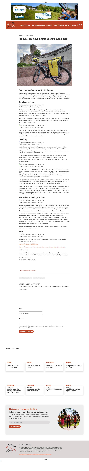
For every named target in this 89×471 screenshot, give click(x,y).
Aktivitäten (49, 25)
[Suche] (77, 25)
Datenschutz (36, 454)
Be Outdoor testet (25, 25)
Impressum (29, 454)
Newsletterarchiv (23, 454)
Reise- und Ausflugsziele (38, 25)
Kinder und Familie (59, 25)
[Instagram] (79, 25)
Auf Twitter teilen (39, 278)
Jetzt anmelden (15, 426)
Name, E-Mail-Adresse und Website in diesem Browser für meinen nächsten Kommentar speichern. (41, 327)
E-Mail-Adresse (24, 313)
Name (21, 308)
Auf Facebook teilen (26, 278)
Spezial (74, 25)
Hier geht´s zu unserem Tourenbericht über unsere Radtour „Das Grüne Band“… (42, 247)
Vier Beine (68, 25)
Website (21, 319)
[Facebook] (81, 25)
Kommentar (23, 289)
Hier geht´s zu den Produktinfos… (28, 244)
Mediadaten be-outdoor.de (45, 454)
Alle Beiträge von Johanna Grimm (28, 270)
